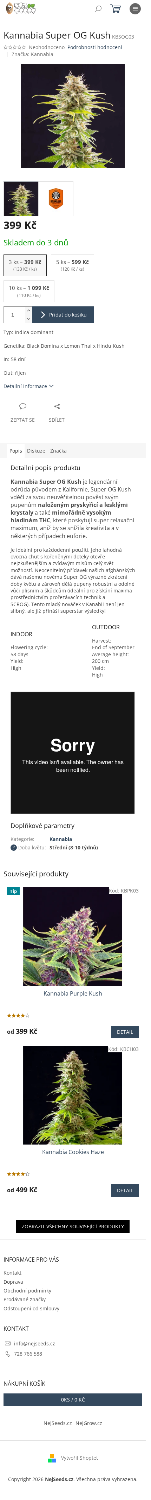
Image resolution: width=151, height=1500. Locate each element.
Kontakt (12, 1272)
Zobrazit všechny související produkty (73, 1226)
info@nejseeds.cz (34, 1343)
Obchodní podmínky (27, 1290)
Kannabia (61, 839)
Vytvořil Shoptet (79, 1457)
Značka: (32, 54)
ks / (73, 1399)
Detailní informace (25, 386)
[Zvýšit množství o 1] (28, 311)
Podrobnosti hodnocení (94, 47)
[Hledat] (98, 9)
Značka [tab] (58, 450)
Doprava (13, 1281)
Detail (125, 1032)
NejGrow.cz (89, 1423)
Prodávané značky (25, 1299)
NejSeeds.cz (58, 1423)
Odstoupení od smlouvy (31, 1308)
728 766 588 (28, 1353)
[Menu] (135, 9)
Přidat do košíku (68, 314)
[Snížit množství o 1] (28, 319)
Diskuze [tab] (36, 450)
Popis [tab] (15, 450)
